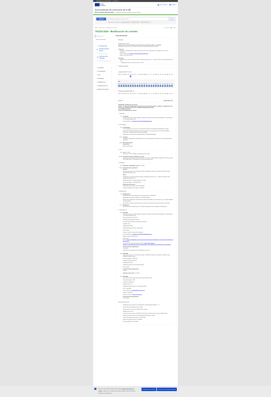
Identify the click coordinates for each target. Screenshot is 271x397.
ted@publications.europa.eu (138, 290)
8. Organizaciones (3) (102, 85)
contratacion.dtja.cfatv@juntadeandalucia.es (138, 53)
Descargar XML (103, 45)
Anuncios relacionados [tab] (101, 39)
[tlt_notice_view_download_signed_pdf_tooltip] (130, 76)
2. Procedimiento (101, 71)
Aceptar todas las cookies (148, 389)
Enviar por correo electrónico (103, 57)
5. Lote (98, 74)
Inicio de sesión (163, 4)
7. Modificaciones (101, 82)
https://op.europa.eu (137, 294)
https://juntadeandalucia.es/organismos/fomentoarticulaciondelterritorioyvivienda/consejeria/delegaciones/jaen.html (148, 240)
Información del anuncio (103, 89)
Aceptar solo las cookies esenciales (167, 389)
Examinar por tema (145, 22)
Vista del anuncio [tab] (99, 36)
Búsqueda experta (135, 22)
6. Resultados (100, 78)
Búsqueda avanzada (125, 22)
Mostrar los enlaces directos (104, 49)
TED (96, 27)
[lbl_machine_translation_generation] (133, 91)
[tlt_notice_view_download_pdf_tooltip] (119, 86)
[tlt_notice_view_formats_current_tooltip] (172, 100)
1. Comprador (100, 67)
